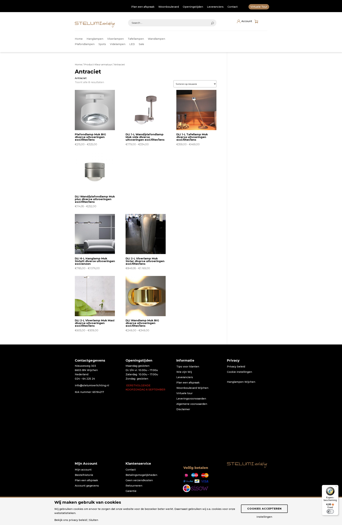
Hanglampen (95, 39)
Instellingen (264, 517)
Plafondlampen (85, 44)
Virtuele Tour (258, 7)
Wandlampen (156, 39)
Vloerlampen (115, 39)
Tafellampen (136, 39)
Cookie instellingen (239, 372)
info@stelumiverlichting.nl (92, 385)
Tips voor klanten (187, 366)
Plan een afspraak (142, 7)
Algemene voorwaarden (191, 404)
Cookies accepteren (264, 508)
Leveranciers (215, 7)
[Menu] (336, 487)
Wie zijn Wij (184, 372)
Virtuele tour (184, 393)
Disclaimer (183, 409)
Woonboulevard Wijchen (192, 388)
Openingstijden (193, 7)
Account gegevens (87, 485)
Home (79, 39)
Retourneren (134, 485)
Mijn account (83, 469)
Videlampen (117, 44)
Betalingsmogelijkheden (141, 475)
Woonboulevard (168, 7)
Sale (141, 44)
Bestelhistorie (84, 475)
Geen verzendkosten (139, 480)
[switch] (330, 511)
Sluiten (93, 520)
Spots (102, 44)
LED (132, 44)
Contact (232, 7)
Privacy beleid (236, 366)
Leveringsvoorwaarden (191, 398)
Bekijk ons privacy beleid (70, 520)
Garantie (131, 491)
